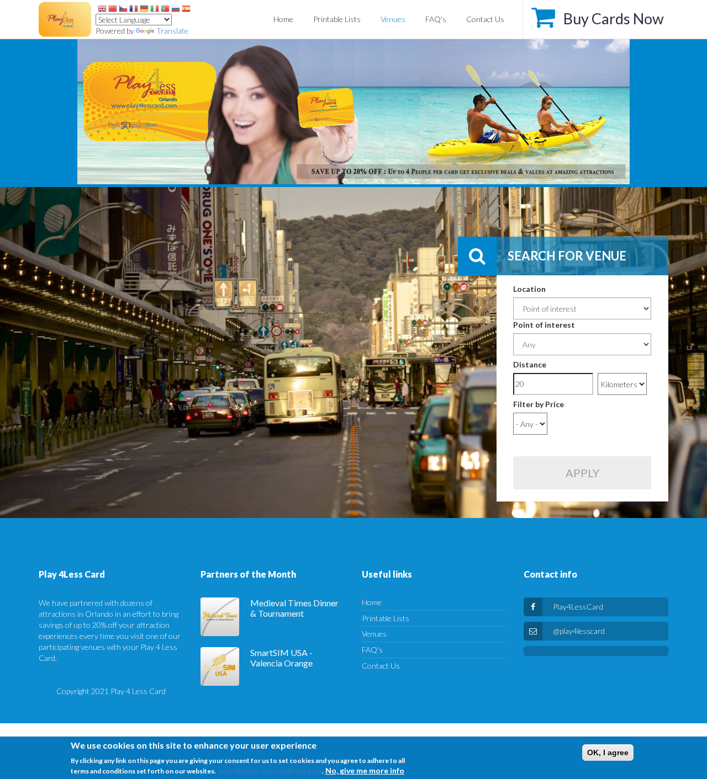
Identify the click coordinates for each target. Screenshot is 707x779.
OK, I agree (608, 752)
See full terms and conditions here (270, 771)
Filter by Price (538, 404)
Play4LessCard (578, 606)
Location (529, 289)
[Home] (353, 111)
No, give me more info (364, 770)
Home (283, 19)
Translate (172, 30)
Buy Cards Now (613, 18)
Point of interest (544, 324)
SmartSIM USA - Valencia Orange (281, 658)
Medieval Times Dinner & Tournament (294, 608)
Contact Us (485, 19)
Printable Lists (337, 19)
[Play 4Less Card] (65, 19)
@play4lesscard (579, 631)
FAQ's (435, 19)
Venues (393, 19)
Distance (529, 364)
